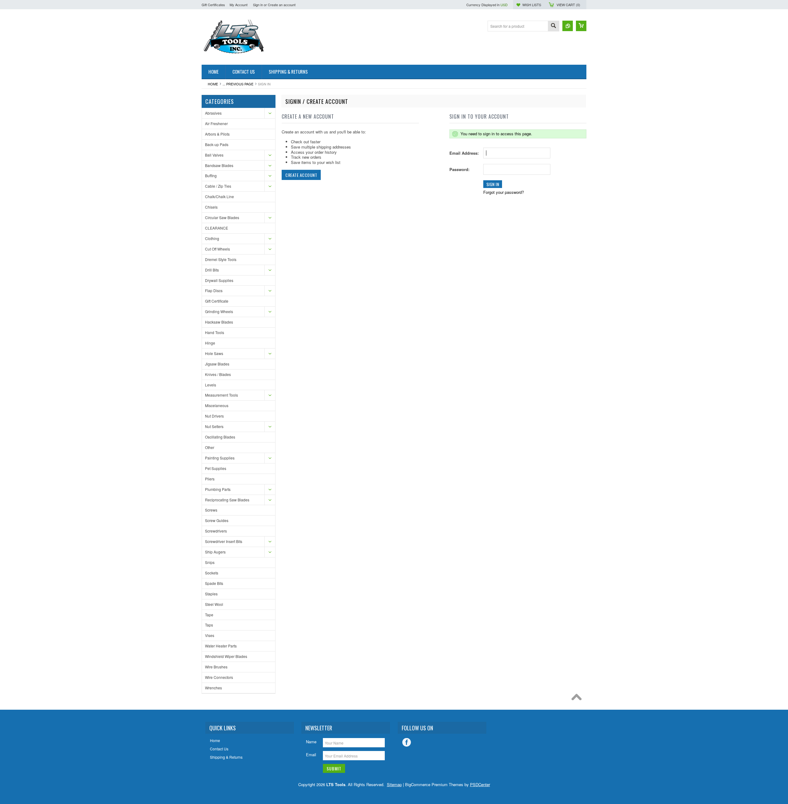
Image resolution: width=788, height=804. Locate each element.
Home (213, 83)
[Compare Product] (567, 26)
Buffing (211, 175)
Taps (209, 624)
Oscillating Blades (220, 436)
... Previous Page (238, 83)
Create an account (282, 4)
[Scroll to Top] (578, 699)
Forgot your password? (503, 192)
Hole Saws (214, 353)
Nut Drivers (214, 415)
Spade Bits (214, 583)
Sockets (211, 572)
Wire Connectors (219, 677)
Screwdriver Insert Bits (223, 541)
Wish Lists (531, 4)
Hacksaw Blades (219, 321)
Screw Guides (216, 520)
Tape (209, 614)
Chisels (211, 207)
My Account (238, 4)
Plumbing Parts (218, 489)
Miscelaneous (216, 405)
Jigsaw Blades (217, 363)
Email (311, 754)
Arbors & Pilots (217, 134)
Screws (211, 509)
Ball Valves (214, 154)
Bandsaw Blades (219, 165)
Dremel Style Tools (220, 259)
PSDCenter (480, 784)
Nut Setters (214, 426)
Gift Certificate (216, 301)
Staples (211, 593)
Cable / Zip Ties (218, 186)
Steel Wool (214, 604)
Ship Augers (215, 551)
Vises (209, 635)
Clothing (212, 238)
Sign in (258, 4)
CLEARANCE (216, 228)
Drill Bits (212, 269)
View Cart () (568, 4)
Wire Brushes (216, 666)
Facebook (406, 742)
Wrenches (213, 687)
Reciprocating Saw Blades (227, 499)
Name (311, 742)
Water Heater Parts (221, 645)
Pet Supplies (215, 468)
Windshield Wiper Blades (226, 656)
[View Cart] (581, 26)
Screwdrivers (216, 530)
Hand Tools (214, 332)
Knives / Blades (218, 374)
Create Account (301, 175)
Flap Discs (214, 290)
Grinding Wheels (219, 311)
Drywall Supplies (219, 280)
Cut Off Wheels (217, 248)
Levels (210, 384)
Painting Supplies (220, 457)
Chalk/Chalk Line (219, 196)
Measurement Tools (221, 395)
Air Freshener (216, 123)
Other (209, 447)
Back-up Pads (216, 144)
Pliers (210, 478)
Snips (210, 562)
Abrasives (213, 113)
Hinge (210, 342)
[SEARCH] (553, 26)
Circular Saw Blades (222, 217)
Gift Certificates (213, 4)
